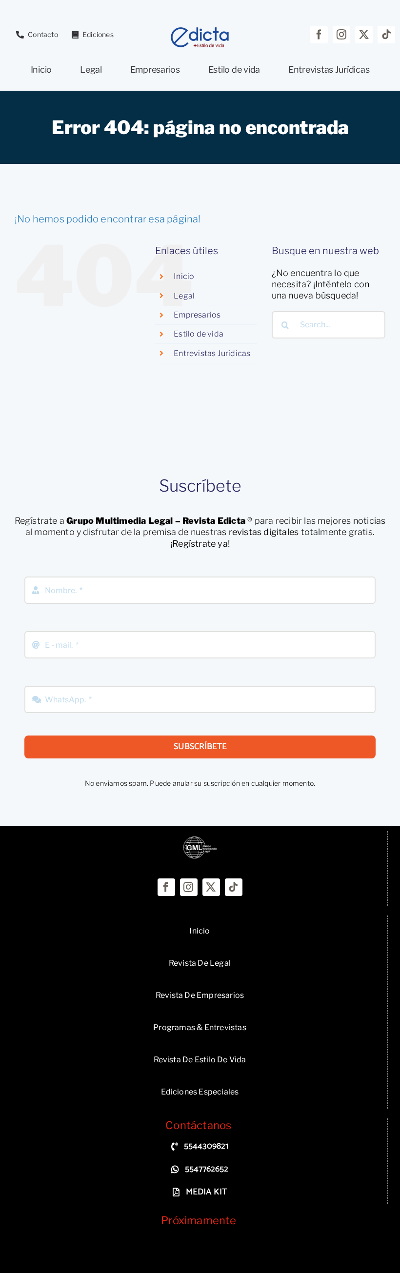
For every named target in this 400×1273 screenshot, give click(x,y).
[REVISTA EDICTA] (200, 840)
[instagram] (341, 34)
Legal (184, 295)
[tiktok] (386, 34)
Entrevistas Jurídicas (212, 353)
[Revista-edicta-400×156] (200, 30)
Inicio (184, 276)
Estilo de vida (198, 333)
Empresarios (197, 314)
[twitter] (364, 34)
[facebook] (319, 34)
